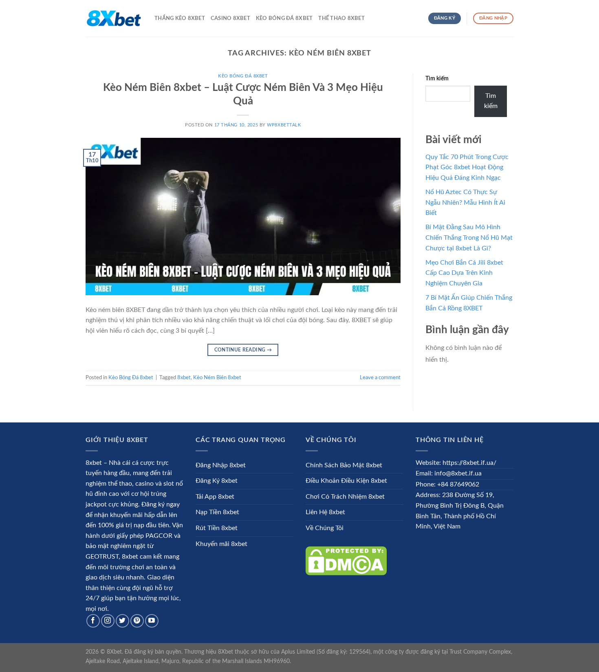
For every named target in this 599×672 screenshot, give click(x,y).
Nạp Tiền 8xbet (217, 512)
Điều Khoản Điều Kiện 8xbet (346, 480)
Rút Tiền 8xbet (217, 528)
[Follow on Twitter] (122, 621)
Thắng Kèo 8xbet (179, 18)
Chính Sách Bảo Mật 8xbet (344, 465)
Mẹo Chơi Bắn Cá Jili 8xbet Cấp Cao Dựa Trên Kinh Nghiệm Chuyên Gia (464, 273)
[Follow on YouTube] (152, 621)
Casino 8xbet (230, 18)
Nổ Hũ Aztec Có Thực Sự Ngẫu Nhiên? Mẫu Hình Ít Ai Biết (465, 202)
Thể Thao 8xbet (341, 18)
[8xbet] (114, 18)
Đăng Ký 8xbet (217, 480)
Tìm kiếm (437, 78)
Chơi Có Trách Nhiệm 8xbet (345, 496)
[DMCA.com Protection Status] (346, 560)
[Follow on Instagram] (108, 621)
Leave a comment (380, 377)
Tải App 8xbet (215, 496)
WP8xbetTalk (284, 125)
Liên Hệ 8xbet (325, 512)
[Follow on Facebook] (93, 621)
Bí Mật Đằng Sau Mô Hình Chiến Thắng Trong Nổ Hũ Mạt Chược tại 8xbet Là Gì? (469, 237)
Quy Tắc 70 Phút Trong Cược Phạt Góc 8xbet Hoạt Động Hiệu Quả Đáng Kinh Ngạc (467, 167)
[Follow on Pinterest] (137, 621)
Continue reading (243, 349)
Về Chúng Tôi (325, 528)
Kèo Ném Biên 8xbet (217, 377)
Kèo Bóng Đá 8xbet (284, 18)
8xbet (184, 377)
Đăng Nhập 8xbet (221, 465)
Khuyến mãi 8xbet (221, 544)
